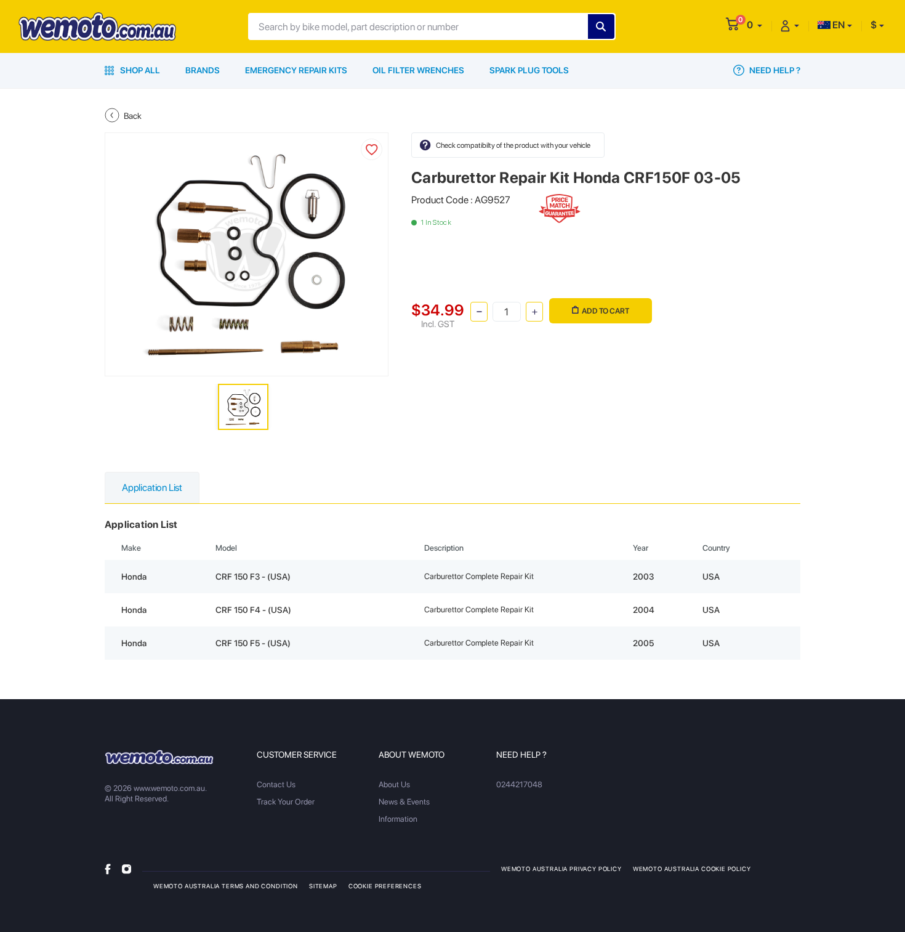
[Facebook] (108, 868)
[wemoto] (159, 757)
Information (398, 819)
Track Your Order (286, 801)
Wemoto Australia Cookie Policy (692, 868)
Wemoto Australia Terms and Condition (225, 885)
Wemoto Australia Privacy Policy (561, 868)
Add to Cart (605, 310)
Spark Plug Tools (529, 70)
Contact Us (276, 784)
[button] (754, 25)
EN (838, 25)
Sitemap (323, 885)
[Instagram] (126, 868)
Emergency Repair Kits (296, 70)
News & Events (404, 801)
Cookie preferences (385, 885)
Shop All (139, 70)
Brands (202, 70)
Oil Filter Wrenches (418, 70)
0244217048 (519, 784)
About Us (394, 784)
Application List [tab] (152, 487)
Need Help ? (773, 70)
